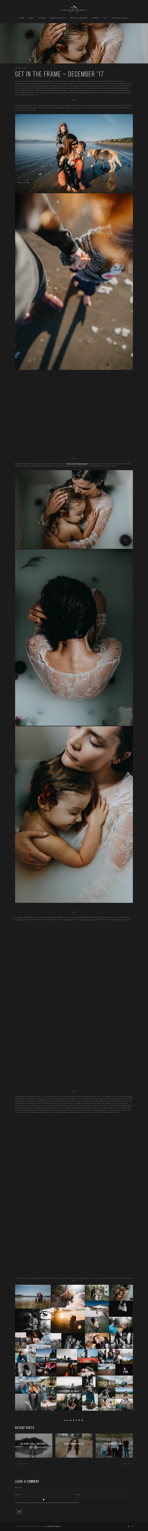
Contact (95, 18)
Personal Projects (58, 18)
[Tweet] (79, 1420)
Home (22, 18)
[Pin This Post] (73, 1420)
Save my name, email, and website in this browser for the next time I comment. (47, 1503)
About (31, 18)
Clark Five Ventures (54, 1526)
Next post (127, 1464)
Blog (105, 18)
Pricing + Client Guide (79, 18)
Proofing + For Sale (120, 18)
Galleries (42, 18)
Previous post (22, 1464)
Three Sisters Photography (77, 464)
